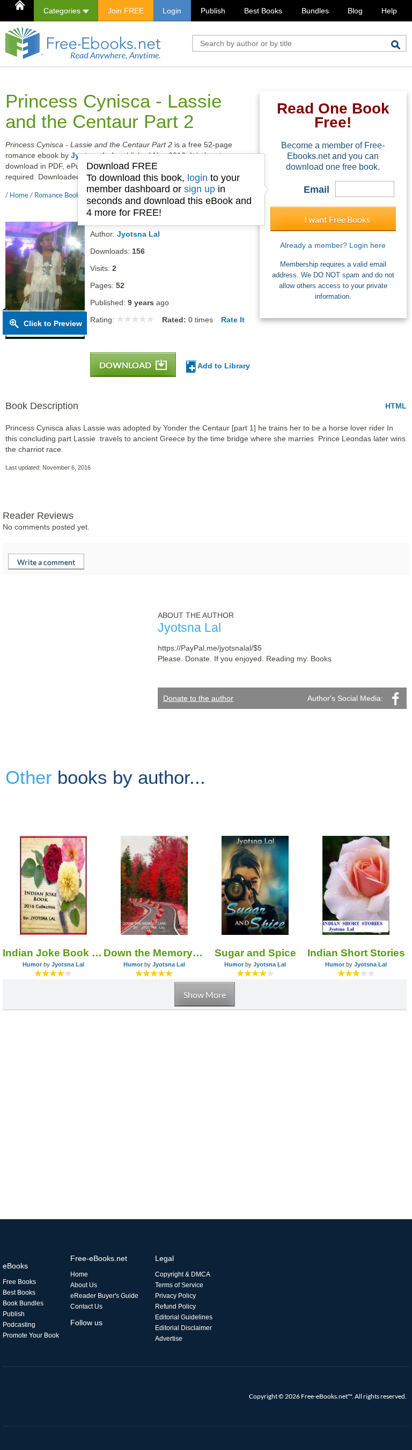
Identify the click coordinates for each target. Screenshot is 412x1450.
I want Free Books (337, 219)
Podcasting (19, 1324)
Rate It (233, 319)
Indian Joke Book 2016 (53, 952)
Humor (32, 964)
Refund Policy (175, 1306)
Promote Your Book (31, 1335)
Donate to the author (198, 698)
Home (79, 1274)
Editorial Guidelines (183, 1317)
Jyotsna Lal (138, 234)
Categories (63, 10)
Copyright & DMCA (182, 1274)
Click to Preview (53, 323)
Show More (204, 995)
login (197, 177)
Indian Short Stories (356, 952)
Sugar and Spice (255, 952)
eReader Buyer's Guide (104, 1296)
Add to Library (223, 365)
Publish (213, 10)
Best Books (263, 10)
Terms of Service (179, 1285)
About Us (83, 1285)
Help (389, 10)
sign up (199, 189)
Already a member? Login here (333, 245)
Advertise (168, 1338)
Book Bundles (23, 1303)
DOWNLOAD (126, 365)
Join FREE (126, 10)
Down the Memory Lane (154, 952)
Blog (355, 10)
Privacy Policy (175, 1296)
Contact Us (86, 1306)
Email (316, 189)
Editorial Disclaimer (183, 1328)
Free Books (19, 1282)
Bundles (315, 10)
